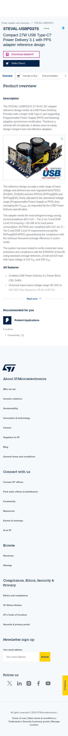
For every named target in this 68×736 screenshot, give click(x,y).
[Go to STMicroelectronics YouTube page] (48, 684)
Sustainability (10, 408)
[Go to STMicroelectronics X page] (10, 684)
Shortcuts (8, 555)
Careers (7, 427)
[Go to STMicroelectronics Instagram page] (28, 684)
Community (9, 501)
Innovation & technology (16, 418)
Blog (5, 447)
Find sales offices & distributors (20, 491)
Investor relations (12, 398)
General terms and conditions (19, 456)
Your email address (12, 650)
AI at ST (7, 530)
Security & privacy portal (16, 624)
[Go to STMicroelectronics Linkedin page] (19, 684)
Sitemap (7, 565)
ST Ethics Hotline (12, 605)
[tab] (7, 75)
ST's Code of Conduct (15, 615)
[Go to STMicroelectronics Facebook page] (38, 684)
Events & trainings (13, 520)
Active (46, 28)
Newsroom (9, 511)
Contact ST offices (13, 482)
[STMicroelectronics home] (10, 367)
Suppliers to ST (11, 437)
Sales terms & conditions (41, 718)
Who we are (9, 389)
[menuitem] (26, 335)
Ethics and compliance (15, 595)
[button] (63, 28)
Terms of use (19, 718)
